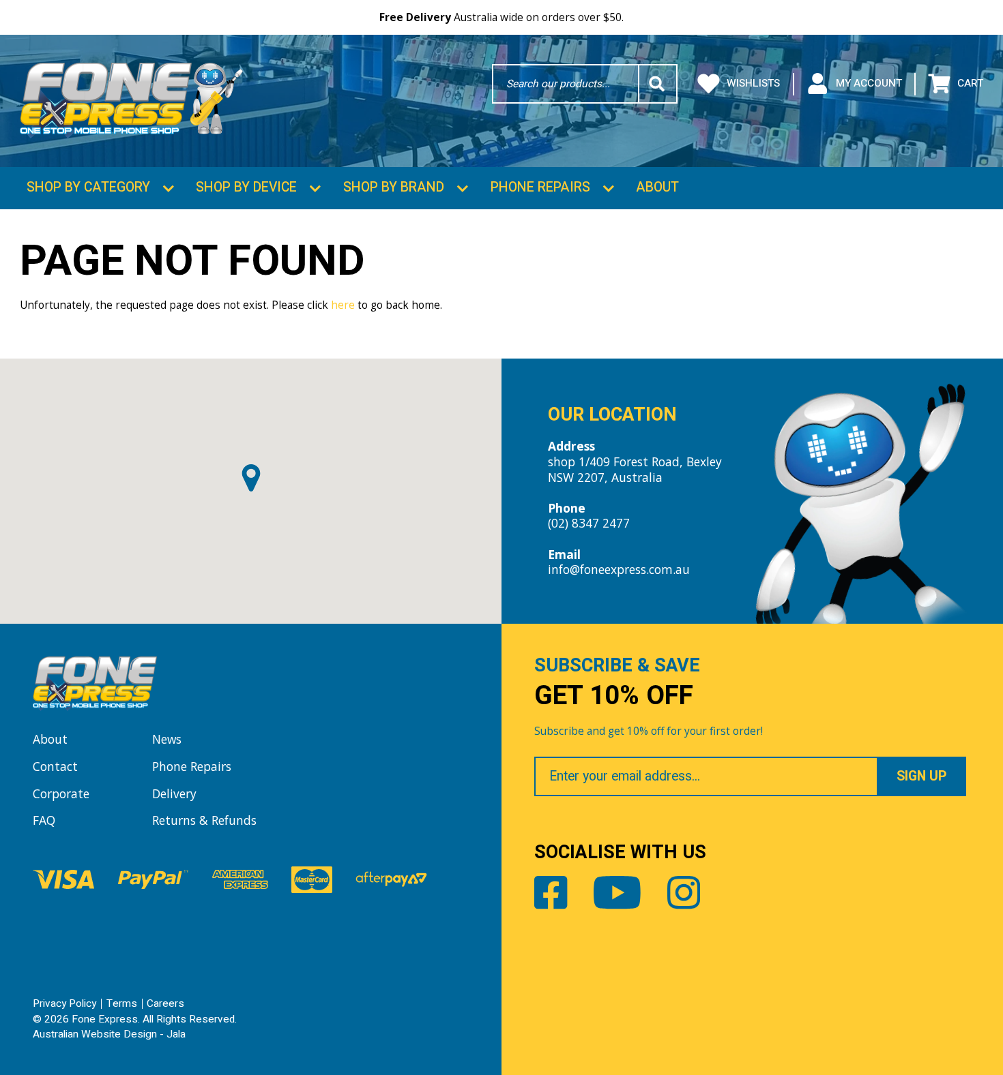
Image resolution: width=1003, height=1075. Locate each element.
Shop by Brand (393, 187)
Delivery (174, 793)
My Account (869, 83)
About (657, 187)
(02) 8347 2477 (589, 523)
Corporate (61, 793)
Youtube (617, 892)
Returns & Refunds (204, 820)
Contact (55, 766)
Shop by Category (88, 187)
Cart (970, 83)
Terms (121, 1004)
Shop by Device (246, 187)
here (343, 304)
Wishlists (753, 83)
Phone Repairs (540, 187)
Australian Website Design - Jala (109, 1034)
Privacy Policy (64, 1004)
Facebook (550, 892)
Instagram (683, 892)
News (166, 739)
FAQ (44, 820)
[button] (251, 477)
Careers (165, 1004)
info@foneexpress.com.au (619, 569)
